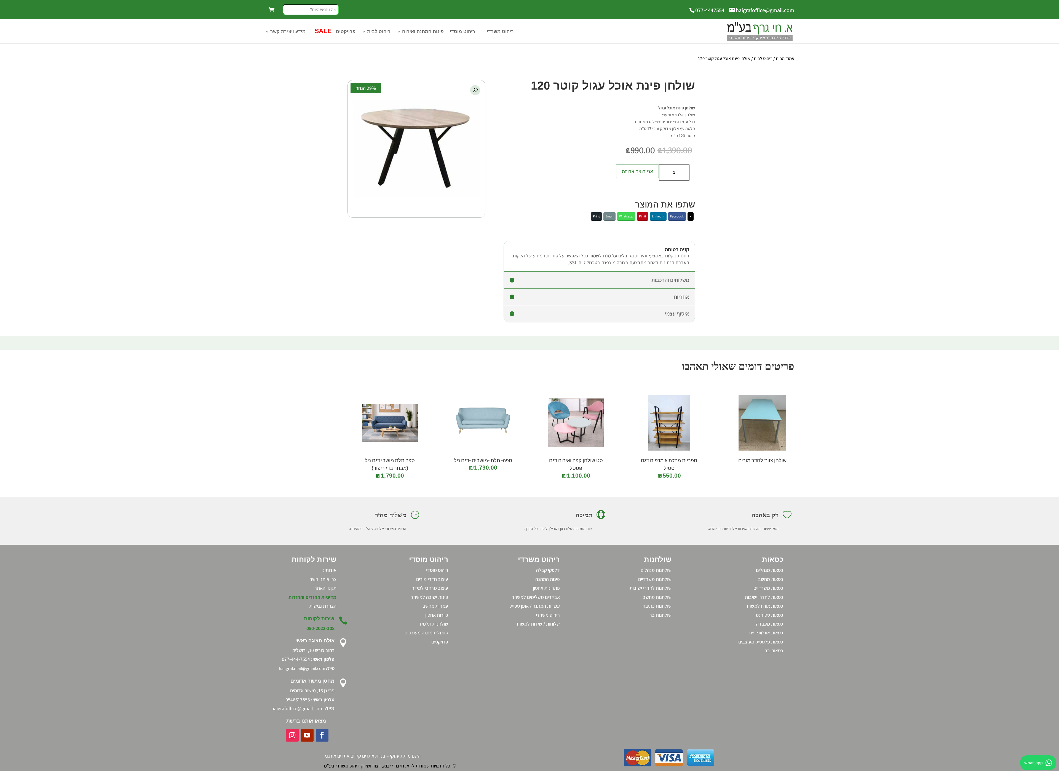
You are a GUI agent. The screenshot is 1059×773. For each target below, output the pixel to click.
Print (596, 216)
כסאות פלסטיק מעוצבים (760, 642)
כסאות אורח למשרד (764, 606)
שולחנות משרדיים (655, 579)
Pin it (642, 216)
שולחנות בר (660, 615)
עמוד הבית (785, 58)
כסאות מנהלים (769, 570)
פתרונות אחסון (546, 588)
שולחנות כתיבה (657, 606)
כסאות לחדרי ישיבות (764, 597)
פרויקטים (345, 32)
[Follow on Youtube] (307, 735)
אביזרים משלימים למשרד (536, 597)
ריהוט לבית (379, 32)
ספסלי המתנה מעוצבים (426, 632)
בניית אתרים (373, 756)
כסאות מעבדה (769, 624)
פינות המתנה (547, 579)
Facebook (677, 216)
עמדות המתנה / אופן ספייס (534, 606)
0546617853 (297, 699)
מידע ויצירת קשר (288, 32)
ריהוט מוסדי (462, 32)
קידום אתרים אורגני (343, 756)
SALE (322, 31)
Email (609, 216)
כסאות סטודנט (769, 615)
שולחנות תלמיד (433, 624)
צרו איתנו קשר (323, 579)
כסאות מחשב (770, 579)
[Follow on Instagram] (292, 735)
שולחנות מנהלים (656, 570)
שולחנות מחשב (657, 597)
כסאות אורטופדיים (766, 632)
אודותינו (329, 570)
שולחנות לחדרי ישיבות (651, 588)
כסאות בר (774, 650)
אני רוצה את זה (637, 171)
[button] (475, 90)
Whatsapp (626, 216)
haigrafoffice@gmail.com (297, 708)
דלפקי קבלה (548, 570)
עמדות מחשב (435, 606)
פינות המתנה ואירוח (423, 32)
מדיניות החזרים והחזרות (312, 597)
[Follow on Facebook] (322, 735)
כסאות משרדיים (768, 588)
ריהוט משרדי (500, 32)
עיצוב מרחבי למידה (429, 588)
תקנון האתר (325, 588)
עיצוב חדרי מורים (432, 579)
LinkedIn (658, 216)
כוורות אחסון (436, 615)
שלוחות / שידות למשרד (538, 624)
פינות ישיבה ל (435, 597)
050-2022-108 (320, 628)
